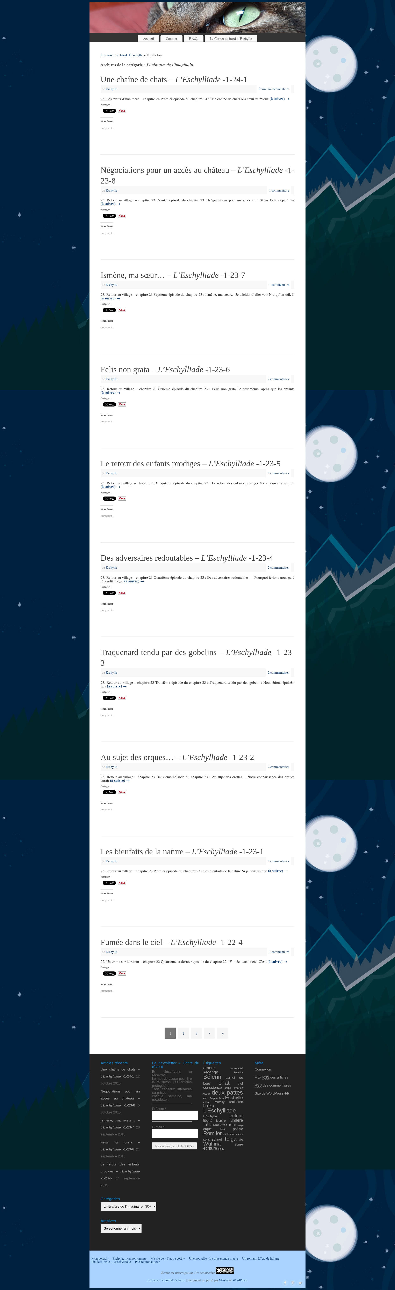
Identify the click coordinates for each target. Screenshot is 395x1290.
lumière (236, 1120)
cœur (206, 1093)
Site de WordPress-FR (272, 1093)
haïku (208, 1105)
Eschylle (111, 89)
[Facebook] (285, 8)
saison (239, 1134)
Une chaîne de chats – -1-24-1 (174, 79)
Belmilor (238, 1072)
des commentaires (273, 1085)
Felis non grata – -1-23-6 (165, 369)
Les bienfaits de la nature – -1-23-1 (182, 851)
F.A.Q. (193, 38)
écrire (239, 1144)
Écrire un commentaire (274, 89)
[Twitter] (299, 8)
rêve (232, 1134)
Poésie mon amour (147, 1261)
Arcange (210, 1072)
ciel (240, 1083)
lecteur (236, 1115)
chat (224, 1083)
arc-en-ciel (237, 1068)
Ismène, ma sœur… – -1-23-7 (173, 275)
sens (206, 1139)
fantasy (220, 1102)
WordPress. (240, 1280)
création (238, 1087)
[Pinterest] (292, 8)
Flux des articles (271, 1077)
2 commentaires (278, 379)
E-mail (158, 1127)
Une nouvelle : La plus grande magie (213, 1258)
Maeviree (220, 1125)
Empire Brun (217, 1098)
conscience (212, 1088)
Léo (207, 1124)
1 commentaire (279, 190)
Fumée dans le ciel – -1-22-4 (172, 942)
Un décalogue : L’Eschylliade (111, 1261)
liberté (207, 1120)
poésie (238, 1129)
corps (227, 1087)
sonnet (217, 1139)
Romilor (212, 1133)
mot (232, 1124)
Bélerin (212, 1077)
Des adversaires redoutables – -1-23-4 (187, 557)
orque (207, 1129)
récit (225, 1134)
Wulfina (212, 1144)
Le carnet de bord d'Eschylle (122, 54)
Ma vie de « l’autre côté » (168, 1258)
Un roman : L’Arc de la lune (260, 1258)
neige (240, 1125)
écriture (210, 1148)
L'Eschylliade (219, 1111)
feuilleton (236, 1102)
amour (209, 1068)
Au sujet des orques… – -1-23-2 (177, 757)
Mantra (223, 1280)
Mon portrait (100, 1258)
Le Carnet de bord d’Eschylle (231, 38)
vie (240, 1139)
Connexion (263, 1069)
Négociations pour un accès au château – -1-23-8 (120, 1098)
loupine (221, 1120)
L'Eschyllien (210, 1116)
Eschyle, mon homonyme (129, 1258)
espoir (206, 1102)
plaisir (222, 1129)
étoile (221, 1148)
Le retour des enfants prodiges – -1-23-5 (191, 463)
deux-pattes (227, 1092)
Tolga (230, 1139)
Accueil (148, 38)
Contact (171, 38)
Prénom (159, 1109)
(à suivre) (279, 98)
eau (205, 1098)
